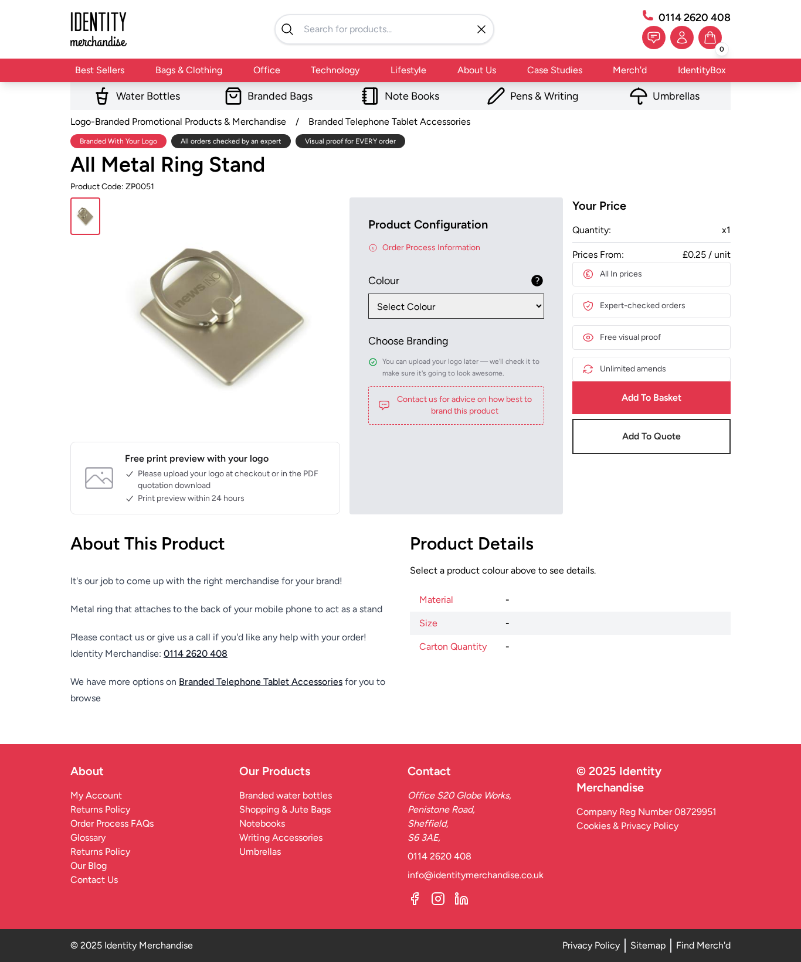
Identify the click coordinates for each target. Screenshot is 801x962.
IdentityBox (702, 70)
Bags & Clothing (188, 70)
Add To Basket (651, 397)
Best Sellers (99, 70)
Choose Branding (408, 341)
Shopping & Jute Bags (285, 809)
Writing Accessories (281, 837)
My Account (96, 795)
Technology (335, 70)
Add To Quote (651, 436)
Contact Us (94, 879)
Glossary (88, 837)
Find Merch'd (703, 945)
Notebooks (262, 823)
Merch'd (630, 70)
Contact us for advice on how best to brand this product (464, 405)
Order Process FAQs (112, 823)
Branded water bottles (285, 795)
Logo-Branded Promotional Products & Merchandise (178, 121)
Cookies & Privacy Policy (627, 825)
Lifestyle (408, 70)
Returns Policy (100, 809)
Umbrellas (260, 851)
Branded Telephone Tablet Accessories (389, 121)
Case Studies (554, 70)
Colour (383, 280)
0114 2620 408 (695, 17)
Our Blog (88, 865)
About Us (476, 70)
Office (266, 70)
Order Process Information (431, 248)
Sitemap (648, 945)
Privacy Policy (591, 945)
